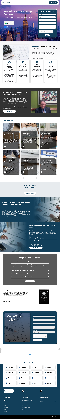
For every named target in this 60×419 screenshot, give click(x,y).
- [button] (1, 350)
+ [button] (1, 349)
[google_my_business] (7, 27)
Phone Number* (36, 322)
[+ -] (30, 356)
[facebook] (5, 27)
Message (34, 325)
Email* (34, 318)
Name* (34, 314)
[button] (9, 23)
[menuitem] (13, 2)
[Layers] (58, 349)
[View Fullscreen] (1, 352)
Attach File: (35, 330)
